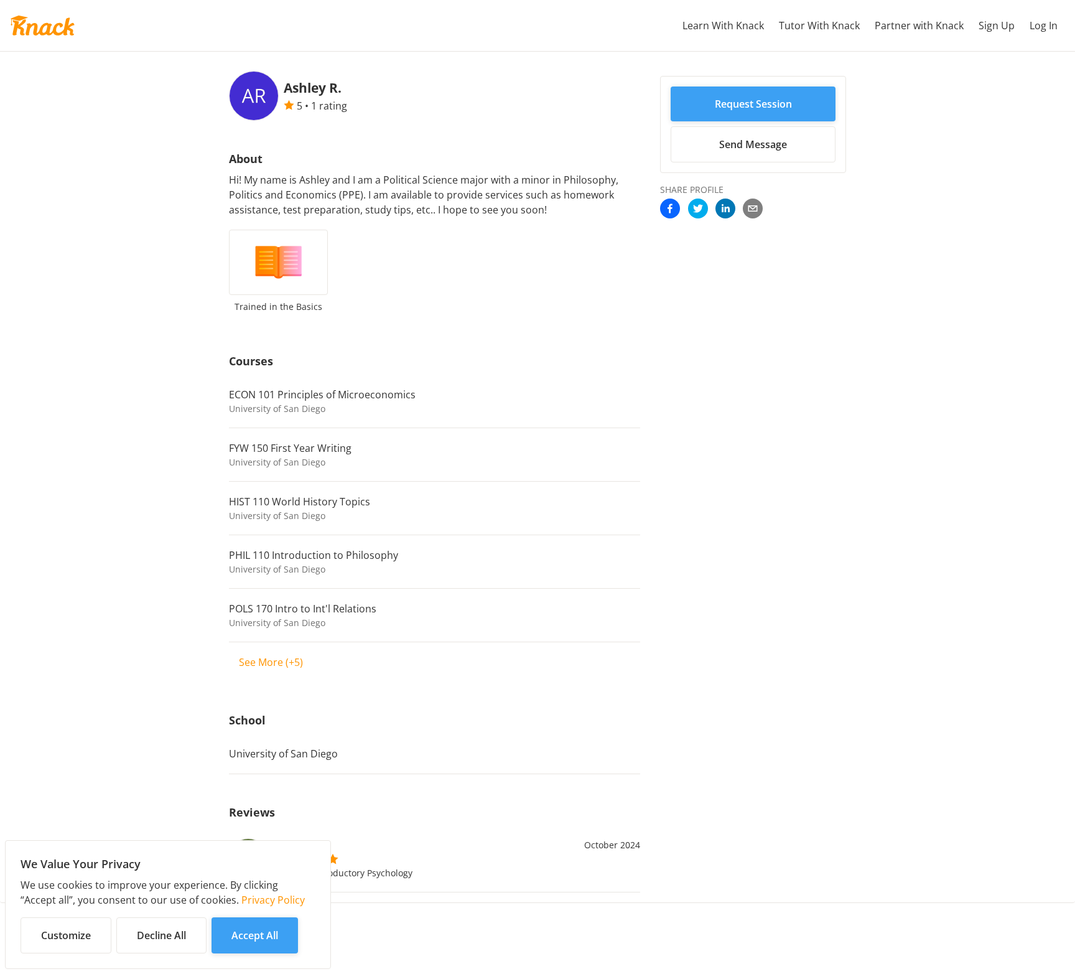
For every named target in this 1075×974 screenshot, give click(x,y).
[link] (670, 210)
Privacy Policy (273, 900)
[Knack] (42, 25)
